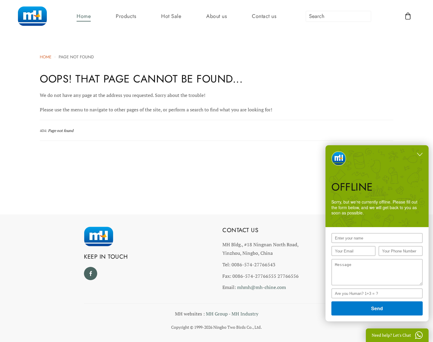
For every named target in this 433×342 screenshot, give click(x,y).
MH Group (217, 313)
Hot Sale (171, 16)
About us (216, 16)
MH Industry (245, 313)
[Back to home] (32, 16)
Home (84, 16)
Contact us (264, 16)
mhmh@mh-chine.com (261, 287)
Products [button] (126, 16)
